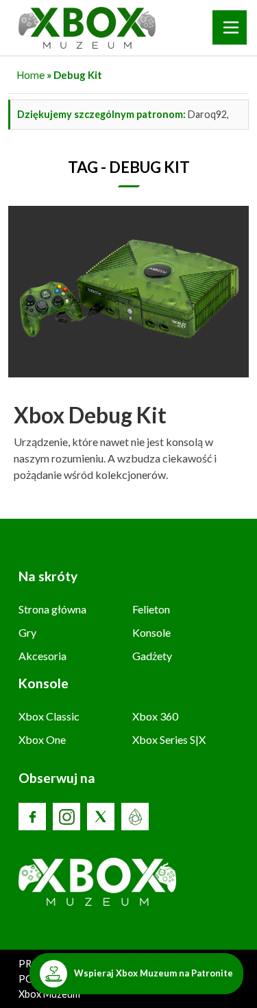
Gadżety (152, 655)
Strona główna (52, 609)
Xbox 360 (155, 716)
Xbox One (42, 739)
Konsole (151, 632)
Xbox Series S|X (169, 739)
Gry (27, 632)
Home (30, 75)
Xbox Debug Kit (90, 414)
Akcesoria (42, 655)
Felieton (151, 609)
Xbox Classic (49, 716)
